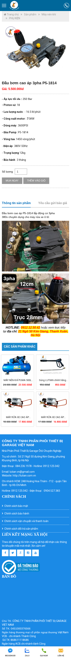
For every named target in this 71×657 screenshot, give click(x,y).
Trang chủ (12, 14)
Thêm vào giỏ (36, 180)
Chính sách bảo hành (16, 513)
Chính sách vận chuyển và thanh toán (26, 521)
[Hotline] (66, 5)
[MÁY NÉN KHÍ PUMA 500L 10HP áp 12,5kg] (17, 365)
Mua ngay (12, 180)
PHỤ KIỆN (14, 18)
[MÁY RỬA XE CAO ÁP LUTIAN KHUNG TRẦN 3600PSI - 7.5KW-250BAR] (17, 402)
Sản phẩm (30, 14)
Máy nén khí (49, 14)
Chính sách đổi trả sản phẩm (21, 528)
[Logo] (14, 5)
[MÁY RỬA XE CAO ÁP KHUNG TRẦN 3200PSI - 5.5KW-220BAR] (52, 402)
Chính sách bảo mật (16, 505)
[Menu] (4, 5)
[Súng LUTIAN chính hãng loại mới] (52, 365)
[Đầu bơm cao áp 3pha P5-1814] (35, 50)
